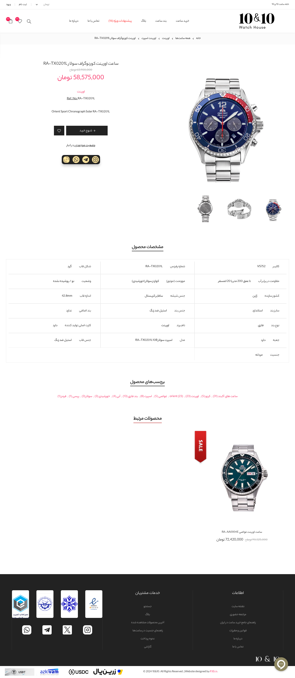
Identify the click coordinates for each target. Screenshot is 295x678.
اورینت (81, 91)
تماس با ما (238, 647)
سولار (89, 396)
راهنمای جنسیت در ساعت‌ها (148, 630)
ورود (8, 5)
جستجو (148, 606)
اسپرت (148, 396)
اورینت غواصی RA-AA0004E (242, 532)
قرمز (63, 396)
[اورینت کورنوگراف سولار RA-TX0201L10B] (222, 124)
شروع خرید (237, 478)
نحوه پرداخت (148, 639)
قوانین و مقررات (238, 630)
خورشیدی (104, 396)
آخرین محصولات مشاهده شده (147, 622)
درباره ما (237, 639)
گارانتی (147, 647)
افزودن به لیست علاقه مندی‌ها (59, 130)
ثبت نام (23, 5)
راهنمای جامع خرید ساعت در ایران (238, 622)
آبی (118, 396)
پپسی (75, 396)
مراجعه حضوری (238, 614)
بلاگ (147, 614)
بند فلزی (133, 396)
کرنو (207, 396)
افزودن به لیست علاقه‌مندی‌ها (246, 478)
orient (173, 396)
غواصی (162, 396)
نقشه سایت (238, 606)
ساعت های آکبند (228, 396)
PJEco (213, 671)
